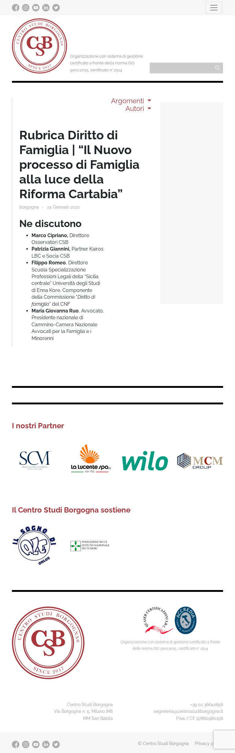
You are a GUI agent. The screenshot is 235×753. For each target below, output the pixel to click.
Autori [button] (135, 108)
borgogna (29, 207)
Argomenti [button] (128, 101)
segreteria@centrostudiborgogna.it (188, 711)
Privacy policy (209, 743)
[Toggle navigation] (213, 8)
